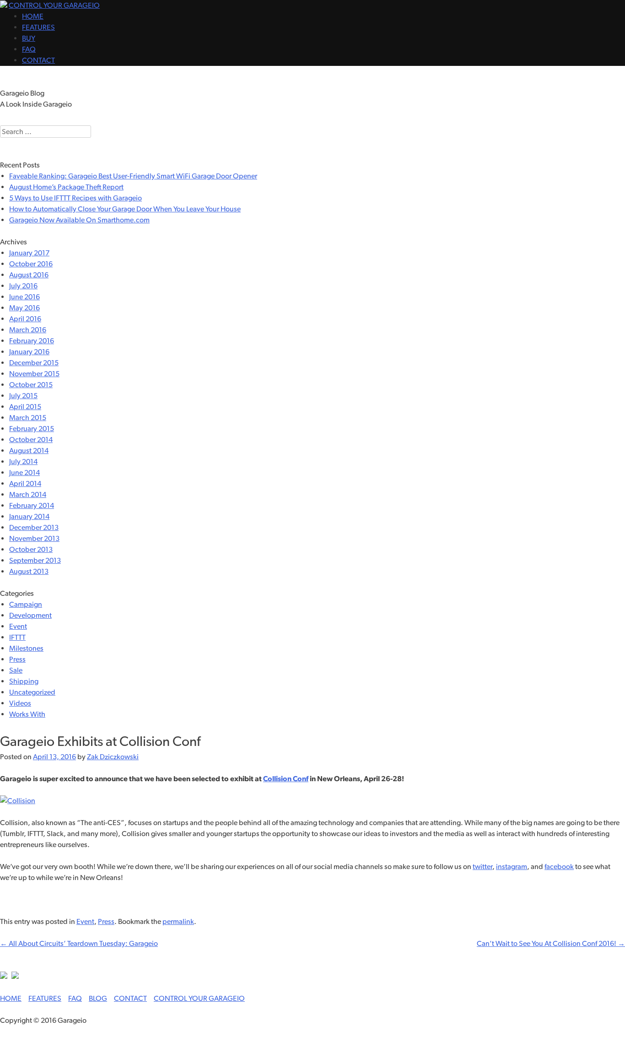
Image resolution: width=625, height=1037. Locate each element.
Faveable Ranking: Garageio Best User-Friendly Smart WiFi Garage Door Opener (133, 176)
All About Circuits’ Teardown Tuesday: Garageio (79, 943)
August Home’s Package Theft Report (66, 187)
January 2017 (29, 252)
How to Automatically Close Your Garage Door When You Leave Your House (125, 209)
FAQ (29, 49)
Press (17, 659)
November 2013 (34, 538)
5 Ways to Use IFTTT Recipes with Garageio (75, 198)
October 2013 (31, 549)
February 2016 (31, 340)
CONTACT (38, 60)
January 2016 (29, 351)
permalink (178, 921)
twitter (482, 866)
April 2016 (25, 318)
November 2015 (34, 373)
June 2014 (24, 472)
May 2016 (24, 307)
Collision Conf (285, 778)
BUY (28, 38)
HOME (32, 16)
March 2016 (27, 329)
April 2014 (25, 483)
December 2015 (34, 362)
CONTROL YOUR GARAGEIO (54, 5)
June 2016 (24, 296)
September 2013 (35, 560)
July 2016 (23, 285)
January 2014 (29, 516)
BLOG (98, 998)
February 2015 (31, 428)
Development (30, 615)
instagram (511, 866)
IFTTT (17, 637)
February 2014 (31, 505)
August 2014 (28, 450)
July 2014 (23, 461)
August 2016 (28, 274)
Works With (27, 714)
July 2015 (23, 395)
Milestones (26, 648)
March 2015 (27, 417)
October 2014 (31, 439)
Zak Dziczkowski (113, 756)
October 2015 (31, 384)
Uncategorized (32, 692)
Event (18, 626)
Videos (20, 703)
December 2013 (34, 527)
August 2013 (28, 571)
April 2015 (25, 406)
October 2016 (31, 263)
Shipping (23, 681)
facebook (559, 866)
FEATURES (38, 27)
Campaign (25, 604)
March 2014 (27, 494)
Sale (15, 670)
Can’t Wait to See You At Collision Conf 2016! (551, 943)
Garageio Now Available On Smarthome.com (79, 220)
